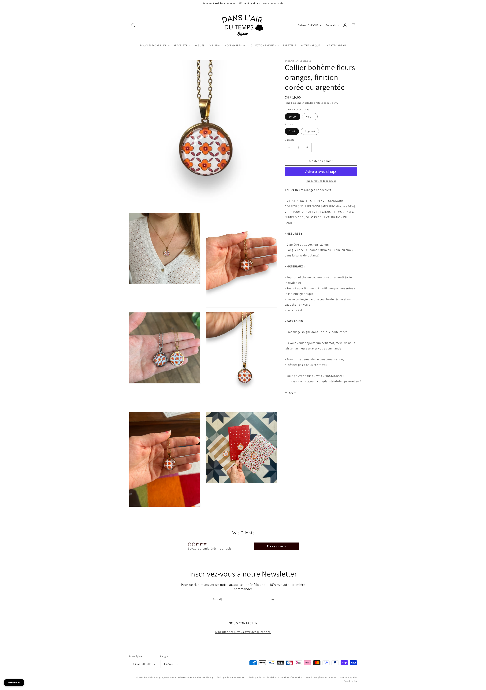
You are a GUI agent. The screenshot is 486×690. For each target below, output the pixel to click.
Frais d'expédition (294, 102)
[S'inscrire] (273, 599)
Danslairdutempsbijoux (156, 677)
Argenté (310, 131)
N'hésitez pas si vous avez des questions (243, 632)
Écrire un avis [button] (276, 546)
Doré (292, 131)
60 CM (292, 116)
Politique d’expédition (291, 677)
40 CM (310, 116)
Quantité (289, 139)
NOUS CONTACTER (243, 623)
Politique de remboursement (231, 677)
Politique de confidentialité (263, 677)
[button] (133, 25)
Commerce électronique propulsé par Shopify (190, 677)
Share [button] (292, 393)
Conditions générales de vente (321, 677)
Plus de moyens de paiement (321, 180)
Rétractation (14, 682)
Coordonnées (350, 681)
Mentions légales (348, 677)
